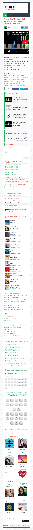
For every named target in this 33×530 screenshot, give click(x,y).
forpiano (13, 433)
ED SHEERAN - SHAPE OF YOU (12, 350)
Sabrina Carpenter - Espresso (13, 166)
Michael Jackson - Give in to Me (12, 195)
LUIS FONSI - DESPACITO (11, 346)
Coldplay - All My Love (10, 174)
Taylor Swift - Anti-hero (10, 329)
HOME (6, 428)
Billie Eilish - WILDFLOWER (11, 168)
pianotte (20, 433)
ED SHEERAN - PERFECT (11, 344)
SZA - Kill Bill (7, 320)
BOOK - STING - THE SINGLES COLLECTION (15, 299)
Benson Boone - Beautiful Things (13, 164)
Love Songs (24, 370)
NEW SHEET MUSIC (9, 429)
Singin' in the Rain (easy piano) (12, 193)
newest (9, 394)
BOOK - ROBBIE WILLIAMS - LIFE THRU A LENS (15, 295)
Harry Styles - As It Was (10, 323)
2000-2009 (14, 394)
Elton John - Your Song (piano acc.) (13, 187)
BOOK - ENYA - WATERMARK (11, 297)
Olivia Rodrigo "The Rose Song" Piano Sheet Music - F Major (18, 139)
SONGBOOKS (17, 429)
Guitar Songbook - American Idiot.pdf (16, 85)
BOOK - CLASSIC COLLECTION (11, 305)
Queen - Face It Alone (10, 318)
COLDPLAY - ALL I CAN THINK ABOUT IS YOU (16, 358)
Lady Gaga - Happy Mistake (12, 169)
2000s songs (25, 428)
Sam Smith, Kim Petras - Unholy (12, 327)
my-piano (7, 392)
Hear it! (19, 224)
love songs (22, 395)
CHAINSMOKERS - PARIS (11, 349)
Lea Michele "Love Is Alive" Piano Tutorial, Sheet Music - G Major (16, 134)
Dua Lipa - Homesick (9, 333)
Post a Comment (10, 148)
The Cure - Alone (9, 172)
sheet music (13, 224)
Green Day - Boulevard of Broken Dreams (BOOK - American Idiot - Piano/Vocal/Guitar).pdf (15, 81)
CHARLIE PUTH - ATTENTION (12, 354)
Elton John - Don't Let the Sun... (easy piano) (15, 191)
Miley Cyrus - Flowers (9, 331)
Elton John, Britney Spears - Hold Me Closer (15, 325)
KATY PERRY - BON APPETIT (12, 355)
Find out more (8, 213)
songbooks (15, 395)
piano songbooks (11, 363)
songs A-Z (25, 392)
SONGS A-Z (10, 428)
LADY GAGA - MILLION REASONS (13, 347)
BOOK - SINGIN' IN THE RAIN (11, 307)
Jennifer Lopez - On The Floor (12, 336)
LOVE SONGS (24, 429)
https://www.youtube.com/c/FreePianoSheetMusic (16, 181)
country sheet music (16, 365)
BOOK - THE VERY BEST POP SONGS (13, 310)
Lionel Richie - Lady (9, 189)
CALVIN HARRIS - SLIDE (10, 360)
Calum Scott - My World (11, 171)
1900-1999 (21, 394)
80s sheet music (21, 363)
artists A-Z (19, 392)
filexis (16, 433)
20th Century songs (17, 428)
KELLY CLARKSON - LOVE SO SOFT (13, 357)
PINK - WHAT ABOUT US (11, 352)
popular (13, 392)
